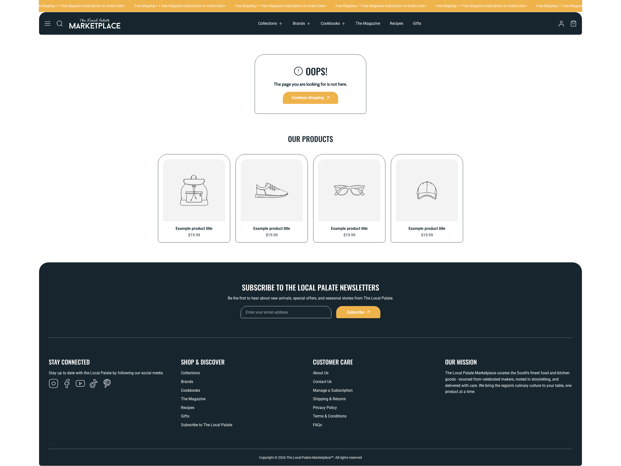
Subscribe (355, 312)
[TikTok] (93, 384)
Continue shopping (308, 97)
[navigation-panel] (47, 23)
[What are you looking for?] (59, 23)
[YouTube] (80, 384)
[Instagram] (53, 384)
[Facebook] (67, 384)
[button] (270, 23)
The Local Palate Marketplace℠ (310, 457)
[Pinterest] (107, 384)
